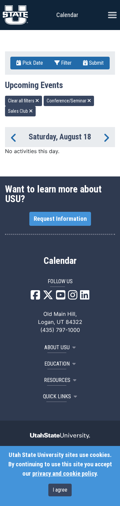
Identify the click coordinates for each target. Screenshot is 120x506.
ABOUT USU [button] (57, 347)
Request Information (60, 218)
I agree (60, 490)
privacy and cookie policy (64, 473)
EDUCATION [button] (57, 364)
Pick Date (32, 63)
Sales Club (18, 111)
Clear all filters (21, 100)
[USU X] (48, 297)
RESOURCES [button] (57, 380)
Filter (66, 63)
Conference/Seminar (67, 100)
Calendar (60, 261)
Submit (96, 63)
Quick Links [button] (57, 396)
